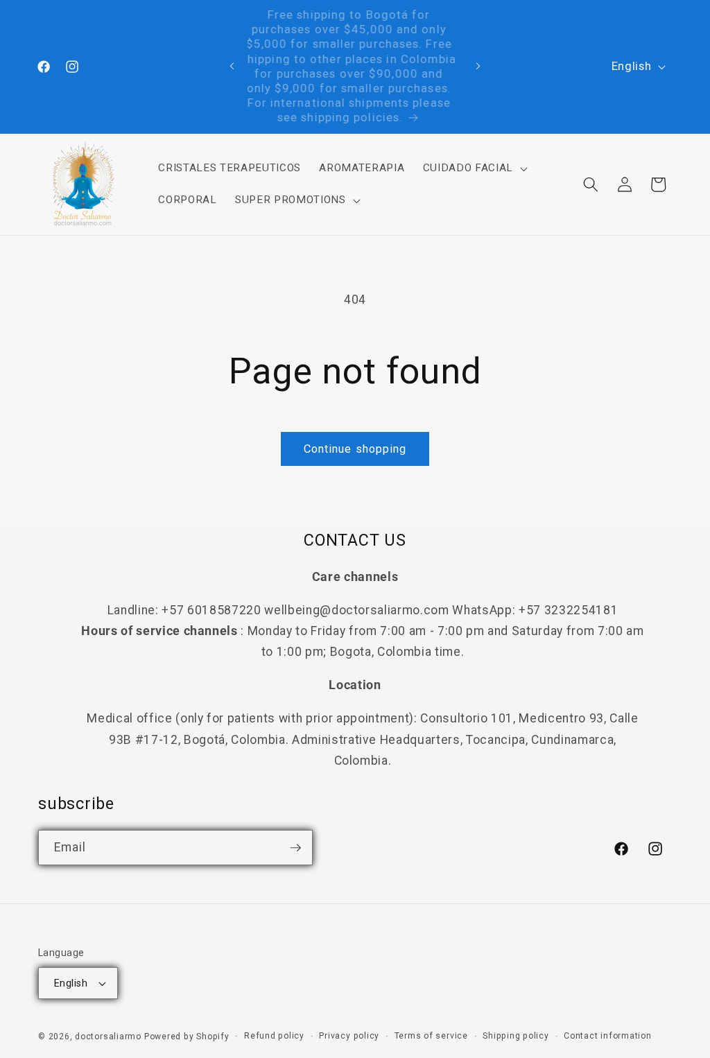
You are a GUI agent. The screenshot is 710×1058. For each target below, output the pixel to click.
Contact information (608, 1036)
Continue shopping (355, 449)
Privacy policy (349, 1036)
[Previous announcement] (232, 66)
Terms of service (431, 1036)
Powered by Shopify (187, 1036)
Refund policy (274, 1036)
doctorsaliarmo (108, 1036)
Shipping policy (516, 1036)
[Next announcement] (477, 66)
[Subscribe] (295, 848)
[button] (473, 168)
